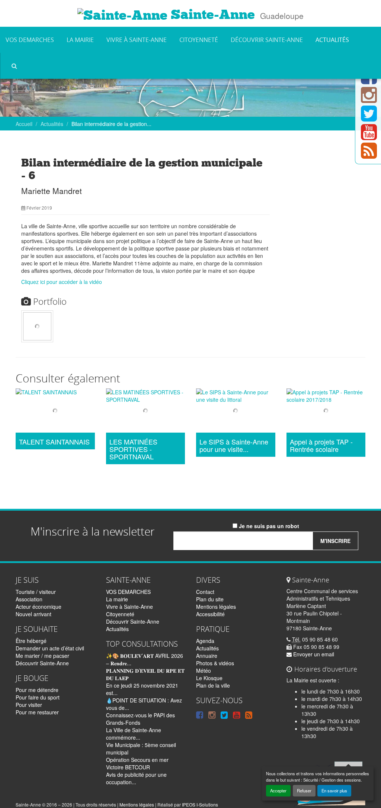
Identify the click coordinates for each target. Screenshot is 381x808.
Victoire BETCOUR (128, 767)
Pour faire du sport (38, 697)
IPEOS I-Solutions (200, 804)
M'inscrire (335, 540)
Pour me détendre (37, 690)
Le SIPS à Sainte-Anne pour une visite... (233, 445)
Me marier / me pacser (42, 655)
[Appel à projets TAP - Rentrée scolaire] (326, 411)
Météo (203, 670)
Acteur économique (38, 606)
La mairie (80, 40)
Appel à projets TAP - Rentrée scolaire (321, 445)
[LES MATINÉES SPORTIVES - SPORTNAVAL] (145, 411)
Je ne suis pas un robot (268, 526)
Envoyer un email (313, 654)
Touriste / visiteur (36, 591)
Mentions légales (216, 606)
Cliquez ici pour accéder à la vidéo (61, 281)
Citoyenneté (198, 40)
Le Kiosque (209, 678)
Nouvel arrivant (33, 614)
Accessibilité (210, 614)
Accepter (278, 791)
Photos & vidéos (215, 663)
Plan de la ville (213, 685)
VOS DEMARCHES (30, 40)
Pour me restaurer (37, 712)
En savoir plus (334, 791)
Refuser (304, 791)
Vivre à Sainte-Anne (136, 40)
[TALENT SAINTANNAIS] (55, 411)
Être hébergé (31, 640)
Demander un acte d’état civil (50, 648)
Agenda (205, 640)
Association (29, 599)
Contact (205, 591)
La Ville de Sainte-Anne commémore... (133, 733)
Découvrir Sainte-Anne (267, 40)
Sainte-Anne (211, 14)
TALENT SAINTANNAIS (54, 442)
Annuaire (206, 655)
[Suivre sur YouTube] (369, 136)
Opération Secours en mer (137, 759)
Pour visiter (29, 704)
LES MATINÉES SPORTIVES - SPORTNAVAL (133, 449)
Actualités (332, 40)
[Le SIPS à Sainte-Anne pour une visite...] (235, 411)
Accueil (24, 123)
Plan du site (210, 599)
